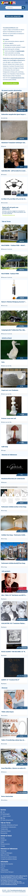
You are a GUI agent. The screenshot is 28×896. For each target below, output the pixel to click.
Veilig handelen (4, 870)
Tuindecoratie (4, 829)
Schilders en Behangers (6, 853)
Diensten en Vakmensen (9, 454)
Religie (2, 842)
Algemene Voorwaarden (7, 864)
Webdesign (3, 851)
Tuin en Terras (6, 221)
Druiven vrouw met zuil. (8, 418)
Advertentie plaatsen (11, 83)
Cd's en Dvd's (6, 571)
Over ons (3, 866)
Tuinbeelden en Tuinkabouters (8, 827)
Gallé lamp (4, 446)
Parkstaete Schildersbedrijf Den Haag (13, 563)
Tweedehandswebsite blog (17, 77)
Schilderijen (3, 840)
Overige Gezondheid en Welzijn (9, 859)
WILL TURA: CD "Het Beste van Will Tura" (14, 595)
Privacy (2, 868)
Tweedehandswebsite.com (8, 215)
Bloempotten (4, 833)
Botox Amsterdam (7, 796)
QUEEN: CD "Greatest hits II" (10, 680)
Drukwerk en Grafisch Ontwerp (9, 857)
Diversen (4, 688)
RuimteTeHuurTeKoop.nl (7, 872)
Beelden (3, 838)
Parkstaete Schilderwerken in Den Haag (13, 507)
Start (3, 812)
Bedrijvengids (6, 814)
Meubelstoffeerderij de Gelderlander (13, 478)
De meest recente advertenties (12, 90)
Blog (3, 818)
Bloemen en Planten (6, 831)
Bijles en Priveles (5, 855)
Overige (3, 846)
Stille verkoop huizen (7, 820)
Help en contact (6, 816)
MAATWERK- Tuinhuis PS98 (10, 273)
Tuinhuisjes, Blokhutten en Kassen (9, 825)
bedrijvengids (20, 51)
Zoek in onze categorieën (13, 16)
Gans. (3, 362)
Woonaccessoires (5, 844)
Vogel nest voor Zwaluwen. (9, 390)
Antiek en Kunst (7, 338)
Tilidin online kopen (7, 711)
